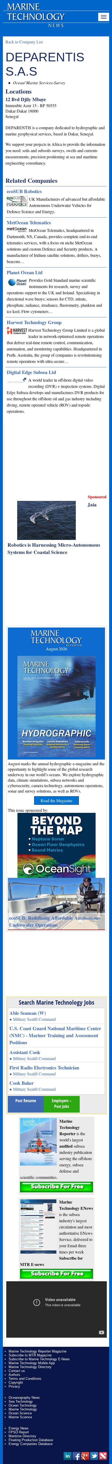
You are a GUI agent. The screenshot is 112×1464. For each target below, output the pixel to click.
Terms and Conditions (25, 1379)
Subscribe (56, 1187)
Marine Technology (23, 1409)
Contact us (17, 1371)
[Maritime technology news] (35, 19)
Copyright (16, 1382)
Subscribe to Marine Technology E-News (39, 1359)
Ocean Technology (23, 1405)
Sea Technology (21, 1401)
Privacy (14, 1386)
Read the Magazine (56, 800)
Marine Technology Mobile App (32, 1363)
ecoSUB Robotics (24, 191)
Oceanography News (24, 1398)
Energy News (19, 1428)
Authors (14, 1375)
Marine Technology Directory (30, 1367)
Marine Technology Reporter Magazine (37, 1351)
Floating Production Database (31, 1440)
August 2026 (56, 648)
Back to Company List (24, 41)
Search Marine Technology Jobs (56, 1002)
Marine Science (20, 1417)
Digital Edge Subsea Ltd (31, 372)
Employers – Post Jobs (62, 1103)
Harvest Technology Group (34, 322)
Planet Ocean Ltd (24, 272)
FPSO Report (19, 1432)
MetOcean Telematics (29, 222)
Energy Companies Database (31, 1444)
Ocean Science (20, 1413)
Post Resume (25, 1100)
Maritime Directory (22, 1436)
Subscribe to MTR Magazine (30, 1355)
